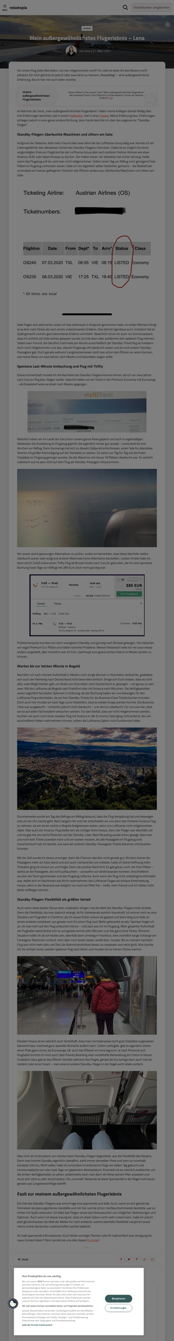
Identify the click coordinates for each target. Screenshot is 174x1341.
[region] (79, 1302)
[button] (13, 1303)
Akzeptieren (118, 1298)
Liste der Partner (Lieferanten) (37, 1325)
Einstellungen (118, 1308)
